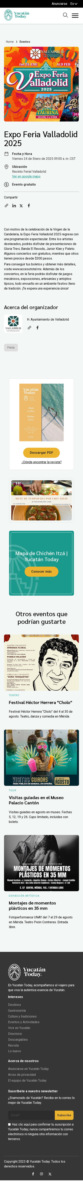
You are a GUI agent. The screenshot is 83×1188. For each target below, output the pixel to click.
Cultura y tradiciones (22, 1016)
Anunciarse (59, 4)
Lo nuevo (14, 1051)
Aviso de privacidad (22, 1075)
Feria (11, 347)
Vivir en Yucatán (19, 1028)
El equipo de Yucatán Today (27, 1080)
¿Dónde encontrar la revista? (42, 462)
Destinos (14, 1005)
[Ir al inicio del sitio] (16, 19)
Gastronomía (17, 1010)
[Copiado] (6, 207)
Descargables (18, 1040)
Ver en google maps (26, 176)
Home (10, 41)
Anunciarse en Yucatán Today (28, 1069)
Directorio (15, 1034)
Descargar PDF (41, 453)
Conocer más (41, 571)
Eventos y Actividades (23, 1022)
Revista (13, 1045)
